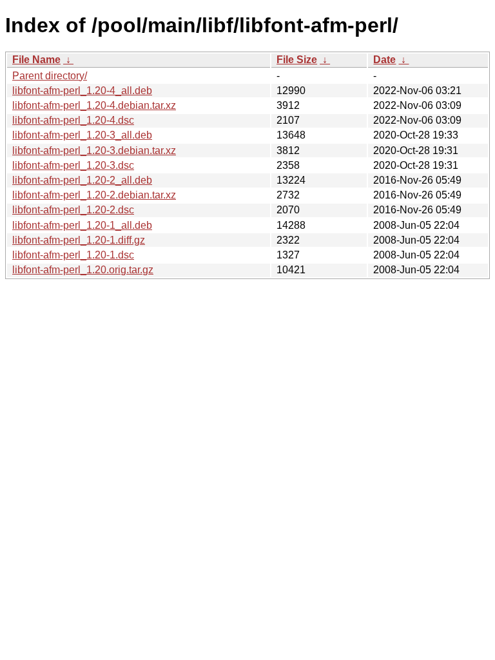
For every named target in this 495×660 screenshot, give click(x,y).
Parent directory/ (49, 75)
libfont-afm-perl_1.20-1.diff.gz (78, 240)
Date (384, 59)
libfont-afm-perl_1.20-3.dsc (73, 165)
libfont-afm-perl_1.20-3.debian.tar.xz (94, 150)
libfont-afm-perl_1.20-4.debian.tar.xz (94, 105)
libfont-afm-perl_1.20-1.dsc (73, 254)
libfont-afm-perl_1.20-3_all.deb (82, 135)
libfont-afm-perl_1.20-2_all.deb (82, 180)
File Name (36, 59)
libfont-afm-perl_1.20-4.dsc (73, 120)
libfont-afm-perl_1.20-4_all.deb (82, 90)
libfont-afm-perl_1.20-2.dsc (73, 209)
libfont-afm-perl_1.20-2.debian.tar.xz (94, 194)
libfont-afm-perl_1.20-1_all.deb (82, 225)
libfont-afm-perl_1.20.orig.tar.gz (82, 269)
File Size (297, 59)
